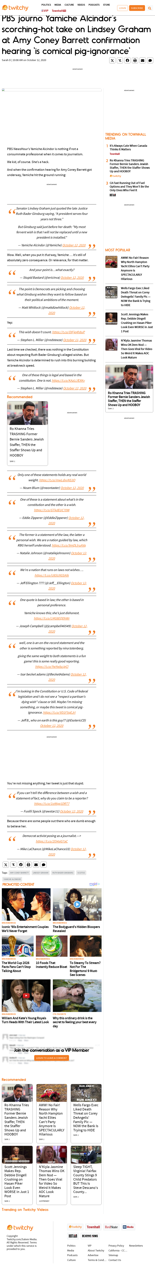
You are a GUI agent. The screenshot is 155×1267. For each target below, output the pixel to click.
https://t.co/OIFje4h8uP (68, 332)
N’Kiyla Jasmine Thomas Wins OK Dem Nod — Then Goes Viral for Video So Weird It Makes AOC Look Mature (136, 349)
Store (106, 5)
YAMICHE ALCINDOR (12, 879)
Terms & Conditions (97, 1260)
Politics (46, 5)
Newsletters (136, 1245)
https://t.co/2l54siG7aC (52, 841)
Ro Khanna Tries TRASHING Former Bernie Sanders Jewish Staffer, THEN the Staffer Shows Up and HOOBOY (130, 166)
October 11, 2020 (74, 340)
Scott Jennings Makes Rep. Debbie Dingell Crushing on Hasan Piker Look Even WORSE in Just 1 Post (137, 323)
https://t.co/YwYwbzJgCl (51, 667)
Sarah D (6, 60)
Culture (69, 5)
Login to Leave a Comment (51, 1057)
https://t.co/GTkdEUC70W (51, 510)
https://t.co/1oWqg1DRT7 (51, 804)
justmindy (44, 1201)
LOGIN (122, 8)
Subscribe (137, 8)
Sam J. (12, 461)
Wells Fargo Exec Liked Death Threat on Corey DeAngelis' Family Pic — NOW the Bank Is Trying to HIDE (85, 1118)
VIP (89, 1245)
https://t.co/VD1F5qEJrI (59, 712)
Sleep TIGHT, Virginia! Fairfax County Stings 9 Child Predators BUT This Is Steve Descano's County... (85, 1179)
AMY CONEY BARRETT (19, 872)
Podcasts (94, 5)
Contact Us (115, 1260)
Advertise (93, 1255)
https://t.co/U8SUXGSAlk (52, 575)
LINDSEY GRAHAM (40, 872)
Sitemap (113, 1255)
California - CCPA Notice (118, 1250)
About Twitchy (96, 1250)
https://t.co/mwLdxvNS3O (57, 480)
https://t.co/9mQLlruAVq (69, 545)
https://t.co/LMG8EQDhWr (51, 618)
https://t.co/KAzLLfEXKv (68, 381)
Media (57, 5)
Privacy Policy (116, 1245)
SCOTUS (81, 872)
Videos (81, 5)
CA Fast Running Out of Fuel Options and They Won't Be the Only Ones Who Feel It (129, 187)
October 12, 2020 (74, 245)
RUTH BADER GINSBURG (63, 872)
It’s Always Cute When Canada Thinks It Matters (128, 147)
